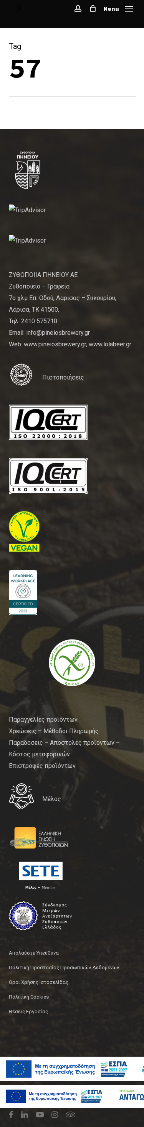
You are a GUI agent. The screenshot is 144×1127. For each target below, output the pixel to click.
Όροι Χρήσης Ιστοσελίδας (38, 982)
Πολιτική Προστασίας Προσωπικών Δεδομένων (64, 967)
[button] (118, 8)
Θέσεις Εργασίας (28, 1011)
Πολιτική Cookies (29, 997)
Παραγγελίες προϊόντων (43, 719)
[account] (78, 8)
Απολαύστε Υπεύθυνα (34, 953)
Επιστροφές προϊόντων (42, 765)
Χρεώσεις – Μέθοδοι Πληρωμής (54, 731)
